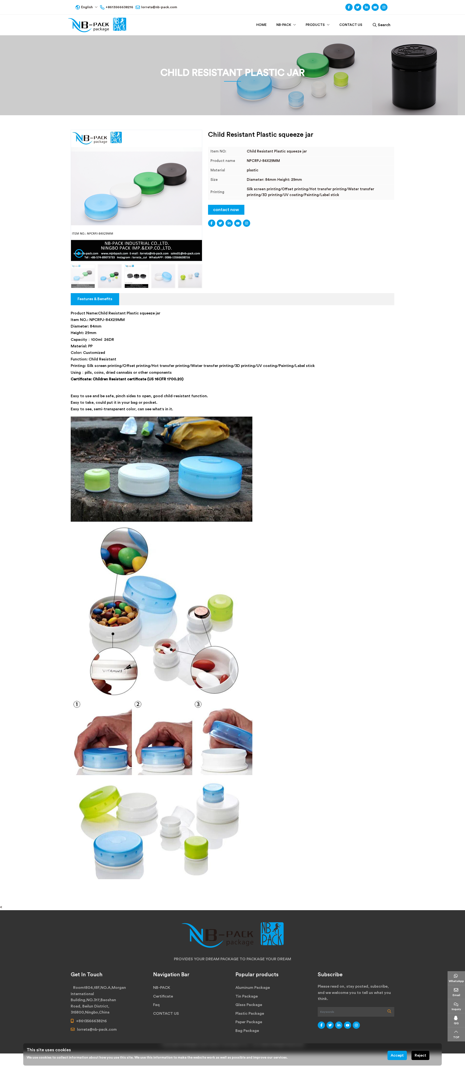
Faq (156, 1005)
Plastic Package (249, 1013)
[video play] (77, 253)
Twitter (357, 7)
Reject (420, 1055)
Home (261, 25)
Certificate (163, 996)
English (87, 7)
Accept (397, 1055)
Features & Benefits (95, 299)
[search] (389, 1012)
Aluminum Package (252, 988)
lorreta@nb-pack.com (159, 7)
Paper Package (248, 1022)
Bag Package (247, 1031)
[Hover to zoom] (136, 195)
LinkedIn (366, 7)
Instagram (384, 7)
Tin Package (246, 996)
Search (384, 25)
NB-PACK (283, 25)
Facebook (349, 7)
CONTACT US (350, 25)
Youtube (375, 7)
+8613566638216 (119, 7)
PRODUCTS (315, 25)
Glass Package (248, 1005)
